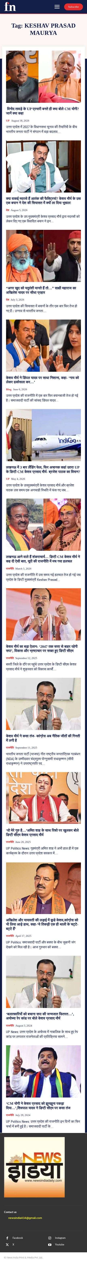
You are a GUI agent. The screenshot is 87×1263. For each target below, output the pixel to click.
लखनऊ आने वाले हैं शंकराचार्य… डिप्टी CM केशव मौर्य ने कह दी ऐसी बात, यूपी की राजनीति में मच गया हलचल (43, 559)
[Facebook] (7, 1238)
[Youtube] (50, 1245)
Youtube (59, 1244)
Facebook (18, 1238)
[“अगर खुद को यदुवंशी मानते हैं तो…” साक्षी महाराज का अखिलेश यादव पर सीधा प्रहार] (43, 256)
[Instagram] (50, 1238)
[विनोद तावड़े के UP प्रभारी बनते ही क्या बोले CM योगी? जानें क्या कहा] (43, 77)
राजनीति (10, 568)
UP (8, 120)
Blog (9, 389)
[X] (7, 1245)
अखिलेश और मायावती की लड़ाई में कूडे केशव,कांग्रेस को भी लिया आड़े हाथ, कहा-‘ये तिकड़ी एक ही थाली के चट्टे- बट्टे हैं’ (42, 924)
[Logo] (10, 6)
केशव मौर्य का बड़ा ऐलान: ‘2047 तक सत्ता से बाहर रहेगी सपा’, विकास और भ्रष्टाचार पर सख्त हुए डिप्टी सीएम (41, 649)
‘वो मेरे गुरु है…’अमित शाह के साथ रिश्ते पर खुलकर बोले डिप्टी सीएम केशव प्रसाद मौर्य (42, 832)
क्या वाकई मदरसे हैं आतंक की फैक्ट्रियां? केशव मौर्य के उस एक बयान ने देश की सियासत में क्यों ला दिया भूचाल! (43, 201)
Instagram (60, 1238)
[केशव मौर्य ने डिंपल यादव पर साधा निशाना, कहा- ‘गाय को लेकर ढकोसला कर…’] (43, 346)
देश (7, 210)
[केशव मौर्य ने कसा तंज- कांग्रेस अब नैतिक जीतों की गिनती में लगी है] (43, 704)
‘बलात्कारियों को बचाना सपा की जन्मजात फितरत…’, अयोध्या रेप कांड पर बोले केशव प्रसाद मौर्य (40, 1016)
